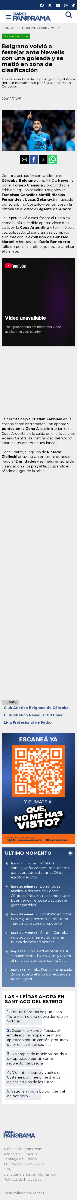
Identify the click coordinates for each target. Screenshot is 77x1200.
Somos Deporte (16, 36)
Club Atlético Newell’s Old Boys (33, 715)
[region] (38, 379)
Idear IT (39, 1193)
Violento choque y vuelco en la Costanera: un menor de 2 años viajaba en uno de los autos (36, 1077)
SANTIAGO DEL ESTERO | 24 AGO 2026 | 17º (32, 28)
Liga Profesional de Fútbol (28, 722)
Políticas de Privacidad (22, 1179)
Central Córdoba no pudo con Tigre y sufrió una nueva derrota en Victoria (37, 1016)
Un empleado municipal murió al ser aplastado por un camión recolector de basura (37, 1058)
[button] (8, 17)
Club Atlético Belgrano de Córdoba (36, 708)
